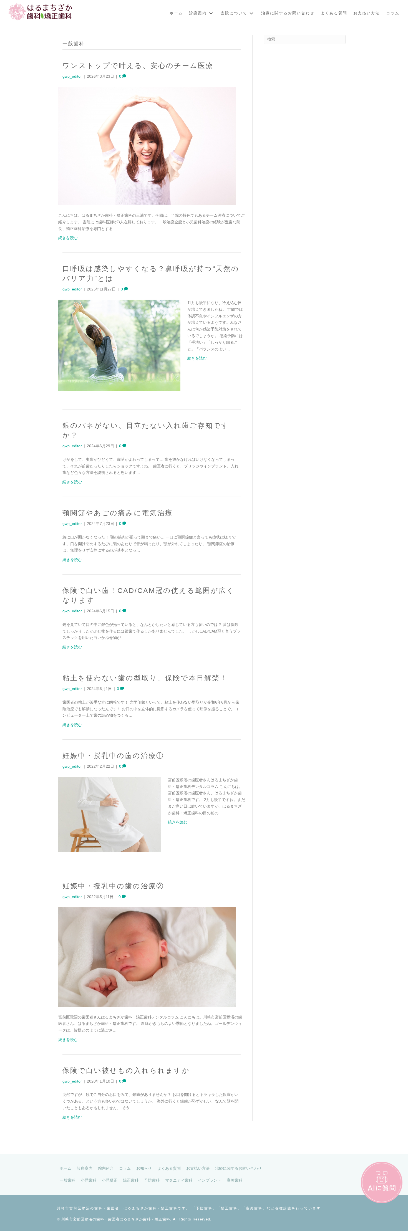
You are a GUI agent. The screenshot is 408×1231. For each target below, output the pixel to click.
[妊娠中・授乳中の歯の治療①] (109, 814)
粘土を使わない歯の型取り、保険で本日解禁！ (145, 678)
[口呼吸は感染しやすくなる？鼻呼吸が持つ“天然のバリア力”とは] (119, 345)
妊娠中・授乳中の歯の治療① (113, 755)
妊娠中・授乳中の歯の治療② (113, 886)
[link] (176, 13)
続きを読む (68, 238)
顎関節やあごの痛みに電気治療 (117, 513)
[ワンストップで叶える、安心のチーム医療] (147, 145)
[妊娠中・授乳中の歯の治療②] (147, 956)
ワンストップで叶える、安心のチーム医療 (137, 65)
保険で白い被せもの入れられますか (126, 1070)
